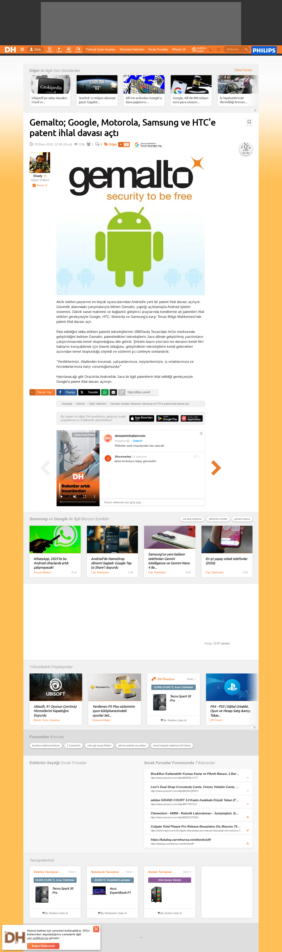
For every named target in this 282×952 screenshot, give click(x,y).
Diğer (35, 70)
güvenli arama (242, 519)
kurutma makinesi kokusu (46, 745)
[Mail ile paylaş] (113, 392)
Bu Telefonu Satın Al (174, 720)
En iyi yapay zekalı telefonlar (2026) (226, 560)
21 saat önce (139, 456)
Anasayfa (67, 403)
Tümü (190, 679)
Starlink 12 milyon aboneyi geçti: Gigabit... (97, 100)
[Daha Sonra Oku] (249, 121)
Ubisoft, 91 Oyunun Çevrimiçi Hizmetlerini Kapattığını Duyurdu (55, 710)
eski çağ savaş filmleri (99, 745)
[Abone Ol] (40, 185)
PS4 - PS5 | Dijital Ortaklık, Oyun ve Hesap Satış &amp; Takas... (230, 710)
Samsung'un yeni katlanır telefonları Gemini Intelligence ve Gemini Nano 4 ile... (169, 560)
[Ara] (246, 49)
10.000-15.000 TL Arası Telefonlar (173, 687)
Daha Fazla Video (85, 434)
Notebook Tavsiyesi (105, 872)
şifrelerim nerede (218, 519)
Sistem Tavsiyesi (160, 872)
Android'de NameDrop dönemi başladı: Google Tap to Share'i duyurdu (111, 562)
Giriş (37, 49)
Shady (37, 176)
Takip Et (137, 440)
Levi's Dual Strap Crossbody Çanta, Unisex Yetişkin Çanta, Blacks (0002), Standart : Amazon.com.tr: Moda (195, 786)
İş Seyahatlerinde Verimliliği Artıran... (233, 100)
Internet (80, 403)
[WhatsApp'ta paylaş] (105, 392)
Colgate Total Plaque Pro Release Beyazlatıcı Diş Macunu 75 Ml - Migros (195, 826)
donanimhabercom (130, 436)
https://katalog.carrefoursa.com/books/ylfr (181, 839)
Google (61, 519)
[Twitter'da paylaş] (60, 292)
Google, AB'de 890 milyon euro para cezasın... (191, 100)
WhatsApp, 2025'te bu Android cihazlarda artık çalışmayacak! (51, 562)
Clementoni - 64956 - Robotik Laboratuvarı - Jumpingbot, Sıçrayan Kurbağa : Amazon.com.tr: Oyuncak (195, 813)
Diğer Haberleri (97, 403)
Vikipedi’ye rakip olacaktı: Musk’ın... (50, 100)
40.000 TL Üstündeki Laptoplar (112, 880)
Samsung (39, 519)
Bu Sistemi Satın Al (171, 913)
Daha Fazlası (243, 70)
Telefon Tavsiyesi (46, 872)
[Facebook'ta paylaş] (65, 292)
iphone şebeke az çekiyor (132, 745)
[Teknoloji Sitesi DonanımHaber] (11, 48)
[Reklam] (264, 49)
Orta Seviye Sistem (169, 880)
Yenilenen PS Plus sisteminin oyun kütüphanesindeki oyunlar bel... (113, 710)
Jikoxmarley (122, 456)
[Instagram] (108, 438)
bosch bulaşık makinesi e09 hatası (172, 745)
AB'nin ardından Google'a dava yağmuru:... (144, 100)
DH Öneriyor (166, 679)
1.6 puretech (73, 745)
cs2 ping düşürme (192, 519)
